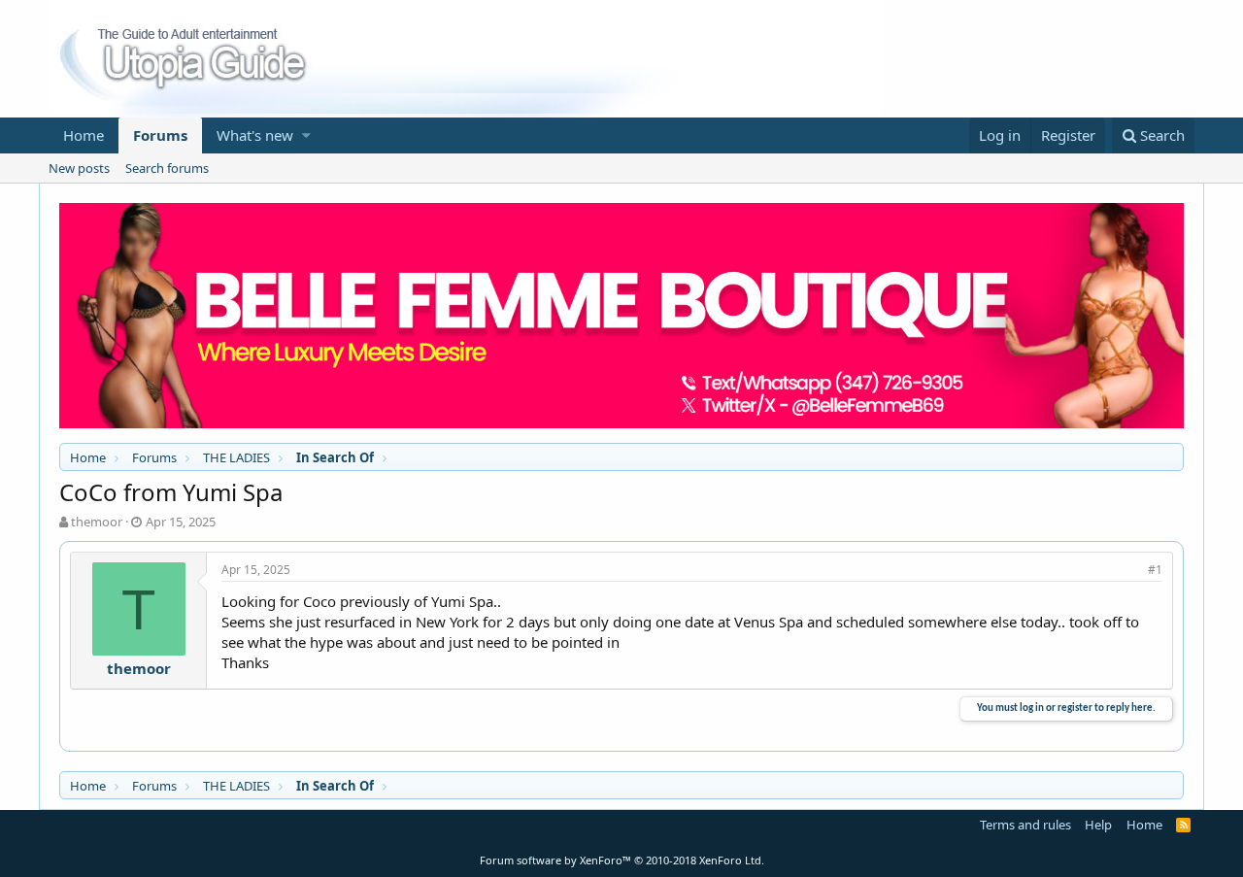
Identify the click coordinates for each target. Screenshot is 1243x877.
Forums (160, 135)
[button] (306, 135)
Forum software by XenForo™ (622, 860)
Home (83, 135)
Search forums (167, 168)
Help (1098, 824)
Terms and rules (1025, 824)
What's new (255, 135)
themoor (96, 521)
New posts (79, 168)
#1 (1155, 569)
